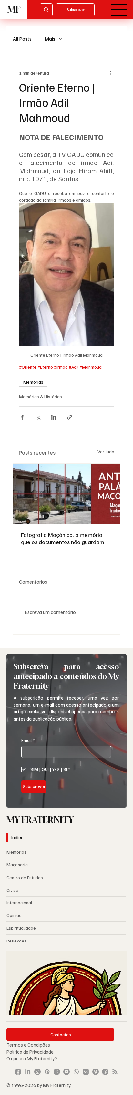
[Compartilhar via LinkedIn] (54, 417)
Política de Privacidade (30, 1051)
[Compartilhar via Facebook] (22, 417)
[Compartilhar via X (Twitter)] (38, 417)
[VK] (86, 1072)
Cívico (12, 890)
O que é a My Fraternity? (31, 1058)
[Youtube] (66, 1072)
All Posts (22, 39)
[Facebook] (18, 1072)
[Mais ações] (110, 73)
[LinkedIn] (28, 1072)
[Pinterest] (47, 1072)
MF (13, 10)
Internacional (19, 902)
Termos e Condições (28, 1044)
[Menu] (119, 10)
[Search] (46, 9)
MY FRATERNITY (40, 820)
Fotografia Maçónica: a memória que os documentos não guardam (62, 538)
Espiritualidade (21, 928)
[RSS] (115, 1072)
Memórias (33, 381)
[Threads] (105, 1072)
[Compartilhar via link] (69, 417)
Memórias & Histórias (40, 396)
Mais (50, 39)
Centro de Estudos (24, 877)
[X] (57, 1072)
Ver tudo (105, 451)
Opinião (14, 915)
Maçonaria (17, 864)
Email (28, 740)
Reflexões (16, 940)
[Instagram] (37, 1072)
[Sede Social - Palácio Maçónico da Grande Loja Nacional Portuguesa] (66, 494)
